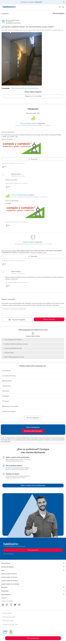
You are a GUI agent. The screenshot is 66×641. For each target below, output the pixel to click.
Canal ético (4, 598)
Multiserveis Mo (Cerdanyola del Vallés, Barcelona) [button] (29, 244)
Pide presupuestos (33, 638)
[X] (10, 604)
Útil (5, 166)
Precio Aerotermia (6, 567)
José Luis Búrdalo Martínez (29, 123)
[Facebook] (6, 604)
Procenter (3, 577)
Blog (2, 572)
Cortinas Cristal (9, 352)
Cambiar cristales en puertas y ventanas (16, 344)
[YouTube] (15, 604)
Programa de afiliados (7, 599)
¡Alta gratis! (38, 2)
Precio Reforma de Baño (7, 565)
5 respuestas (6, 88)
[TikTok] (19, 604)
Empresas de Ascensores (7, 568)
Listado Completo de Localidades (10, 584)
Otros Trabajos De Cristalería (13, 339)
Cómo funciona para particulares (9, 589)
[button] (33, 563)
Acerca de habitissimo (7, 596)
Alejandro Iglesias (29, 242)
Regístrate (3, 591)
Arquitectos (4, 583)
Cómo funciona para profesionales (10, 593)
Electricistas (4, 580)
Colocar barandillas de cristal (13, 348)
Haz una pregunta (58, 13)
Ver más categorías (33, 418)
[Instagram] (2, 604)
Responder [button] (34, 159)
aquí (12, 440)
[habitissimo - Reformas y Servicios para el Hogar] (7, 7)
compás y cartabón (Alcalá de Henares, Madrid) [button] (29, 125)
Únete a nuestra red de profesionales (33, 485)
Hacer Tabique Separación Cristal (14, 357)
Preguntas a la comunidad (8, 574)
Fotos (2, 575)
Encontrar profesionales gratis (33, 431)
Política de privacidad (9, 617)
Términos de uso (7, 613)
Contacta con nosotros (7, 601)
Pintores (3, 578)
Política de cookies (8, 620)
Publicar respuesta (49, 319)
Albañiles (3, 581)
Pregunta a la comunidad (33, 96)
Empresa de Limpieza (6, 570)
